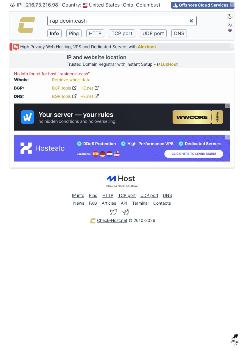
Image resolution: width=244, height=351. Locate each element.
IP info (78, 195)
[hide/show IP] (12, 5)
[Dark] (230, 16)
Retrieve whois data (71, 79)
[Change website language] (230, 25)
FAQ (93, 203)
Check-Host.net (112, 220)
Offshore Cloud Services (204, 4)
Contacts (162, 203)
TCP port (127, 195)
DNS (167, 195)
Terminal (140, 203)
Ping (93, 195)
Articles (109, 203)
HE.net (87, 87)
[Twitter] (113, 212)
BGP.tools (62, 87)
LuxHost (169, 64)
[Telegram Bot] (125, 212)
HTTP (107, 195)
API (124, 203)
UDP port (149, 195)
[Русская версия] (230, 30)
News (78, 203)
